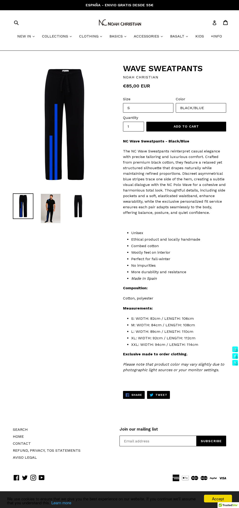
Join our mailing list (139, 429)
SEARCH (20, 429)
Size (126, 99)
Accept (218, 498)
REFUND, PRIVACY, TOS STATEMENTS (47, 450)
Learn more (61, 502)
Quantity (130, 117)
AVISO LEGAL (25, 457)
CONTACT (22, 443)
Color (180, 99)
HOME (18, 436)
